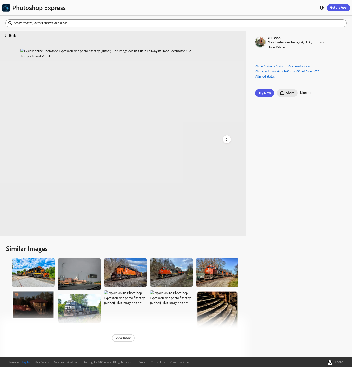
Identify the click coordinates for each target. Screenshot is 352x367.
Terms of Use (158, 362)
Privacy (143, 362)
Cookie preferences (181, 362)
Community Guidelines (66, 362)
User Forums (42, 362)
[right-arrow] (227, 139)
